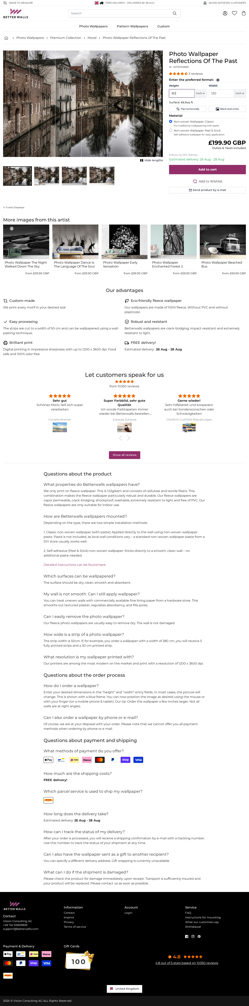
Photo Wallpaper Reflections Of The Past (134, 38)
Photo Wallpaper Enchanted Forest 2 (167, 264)
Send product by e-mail (209, 190)
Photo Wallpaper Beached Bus (221, 264)
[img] (124, 381)
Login (128, 913)
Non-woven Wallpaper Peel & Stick (199, 132)
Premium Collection (65, 38)
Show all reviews (124, 455)
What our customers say (202, 922)
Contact (69, 913)
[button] (17, 176)
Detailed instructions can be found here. (75, 565)
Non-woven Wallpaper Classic (196, 123)
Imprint (69, 917)
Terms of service (75, 926)
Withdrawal (193, 926)
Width (213, 85)
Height (174, 85)
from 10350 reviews (124, 386)
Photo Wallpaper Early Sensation (120, 264)
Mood (92, 38)
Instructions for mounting (203, 917)
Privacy (69, 922)
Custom (163, 26)
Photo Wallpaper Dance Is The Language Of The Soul (74, 264)
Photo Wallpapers (93, 26)
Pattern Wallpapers (132, 26)
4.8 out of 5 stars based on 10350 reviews (186, 963)
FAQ (188, 913)
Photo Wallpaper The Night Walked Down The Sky (26, 264)
